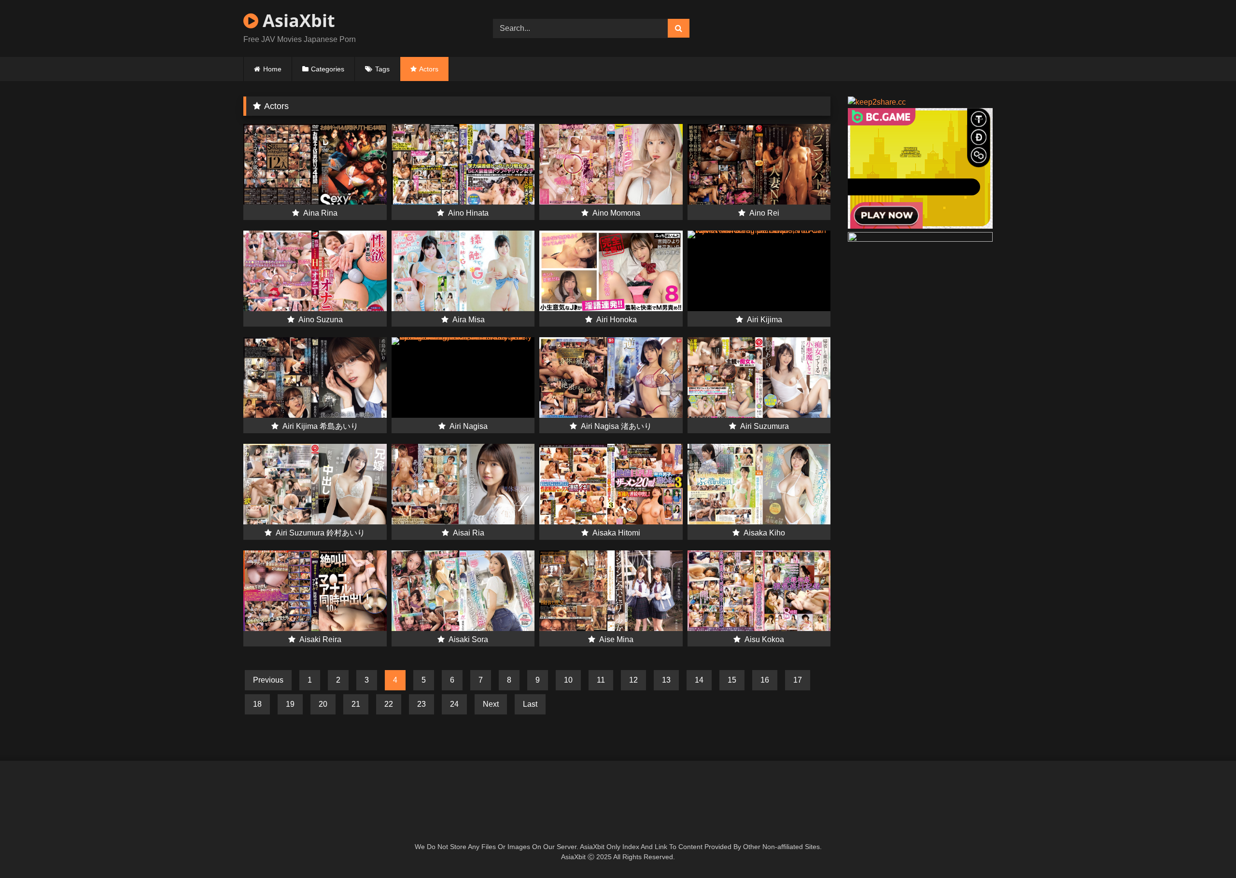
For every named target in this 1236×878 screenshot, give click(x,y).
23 (421, 704)
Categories (327, 69)
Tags (382, 69)
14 (699, 680)
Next (491, 704)
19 (290, 704)
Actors (428, 69)
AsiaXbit (296, 20)
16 (764, 680)
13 (666, 680)
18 (257, 704)
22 (388, 704)
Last (530, 704)
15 (732, 680)
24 (454, 704)
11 (601, 680)
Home (272, 69)
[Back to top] (1206, 849)
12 (633, 680)
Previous (268, 680)
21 (355, 704)
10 (568, 680)
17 (797, 680)
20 (323, 704)
